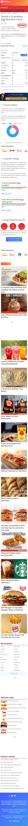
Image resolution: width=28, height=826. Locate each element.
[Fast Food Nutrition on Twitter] (14, 796)
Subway (2, 667)
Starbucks (16, 665)
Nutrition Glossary (6, 802)
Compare (25, 46)
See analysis (24, 55)
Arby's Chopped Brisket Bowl (7, 767)
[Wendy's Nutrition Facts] (12, 151)
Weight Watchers (14, 11)
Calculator (14, 4)
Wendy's (2, 670)
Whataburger (17, 670)
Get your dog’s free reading (16, 98)
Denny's (13, 89)
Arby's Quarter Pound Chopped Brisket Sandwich (11, 772)
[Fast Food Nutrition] (5, 1)
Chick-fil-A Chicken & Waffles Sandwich (9, 759)
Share (4, 23)
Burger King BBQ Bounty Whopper (8, 783)
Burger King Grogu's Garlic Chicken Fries (9, 778)
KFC (1, 657)
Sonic (2, 665)
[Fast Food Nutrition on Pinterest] (12, 796)
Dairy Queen (17, 651)
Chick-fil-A (3, 649)
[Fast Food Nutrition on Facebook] (9, 796)
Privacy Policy (16, 821)
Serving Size (4, 52)
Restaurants (5, 4)
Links (10, 821)
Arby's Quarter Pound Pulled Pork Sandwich (10, 775)
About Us (3, 804)
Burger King (16, 646)
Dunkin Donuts (4, 654)
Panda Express (4, 659)
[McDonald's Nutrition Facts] (5, 151)
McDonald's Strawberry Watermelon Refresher (11, 765)
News (25, 801)
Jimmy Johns (16, 654)
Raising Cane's (17, 662)
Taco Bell (16, 667)
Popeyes (2, 662)
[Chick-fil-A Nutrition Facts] (20, 151)
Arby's (2, 646)
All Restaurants (14, 673)
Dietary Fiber (4, 78)
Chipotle (16, 649)
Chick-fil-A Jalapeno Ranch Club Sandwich (10, 785)
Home (2, 801)
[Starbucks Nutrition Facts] (20, 255)
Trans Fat (3, 68)
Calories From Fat (5, 57)
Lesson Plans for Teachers (19, 802)
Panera (15, 659)
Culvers (2, 651)
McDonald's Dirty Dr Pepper (7, 762)
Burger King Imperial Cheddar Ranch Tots (10, 780)
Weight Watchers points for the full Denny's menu (14, 239)
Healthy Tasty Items (12, 804)
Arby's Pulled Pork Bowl (6, 770)
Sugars (3, 80)
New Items (23, 4)
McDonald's (16, 657)
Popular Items (21, 11)
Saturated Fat (4, 65)
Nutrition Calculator (18, 801)
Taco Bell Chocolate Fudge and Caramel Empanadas (12, 788)
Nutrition (3, 11)
